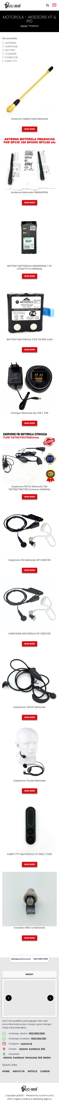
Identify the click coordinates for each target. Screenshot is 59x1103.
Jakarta (23, 1048)
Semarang (31, 1057)
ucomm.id (26, 1043)
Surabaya (34, 1048)
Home (24, 25)
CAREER (45, 1071)
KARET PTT (11, 61)
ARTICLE (32, 1071)
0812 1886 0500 (37, 1033)
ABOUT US (19, 1071)
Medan (47, 1057)
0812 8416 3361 (38, 1038)
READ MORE (29, 129)
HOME (6, 1071)
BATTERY (10, 50)
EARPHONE (11, 46)
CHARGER (10, 54)
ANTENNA (10, 43)
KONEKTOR (11, 57)
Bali (43, 1048)
